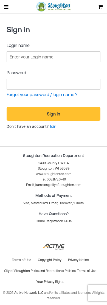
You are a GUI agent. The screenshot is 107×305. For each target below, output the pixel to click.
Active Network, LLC (29, 293)
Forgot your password (28, 94)
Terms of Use (87, 271)
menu (6, 6)
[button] (53, 185)
